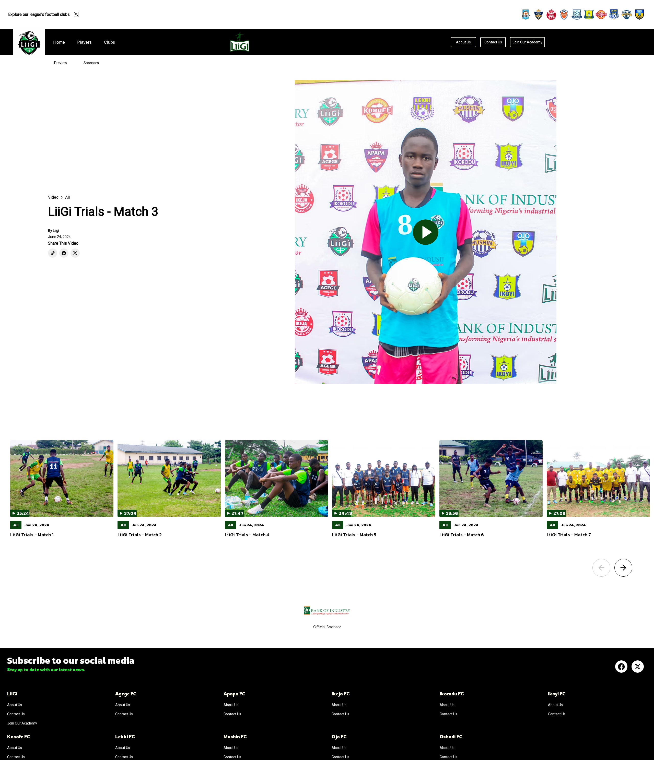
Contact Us (493, 42)
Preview (60, 63)
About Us (463, 42)
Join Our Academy (527, 42)
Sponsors (91, 63)
